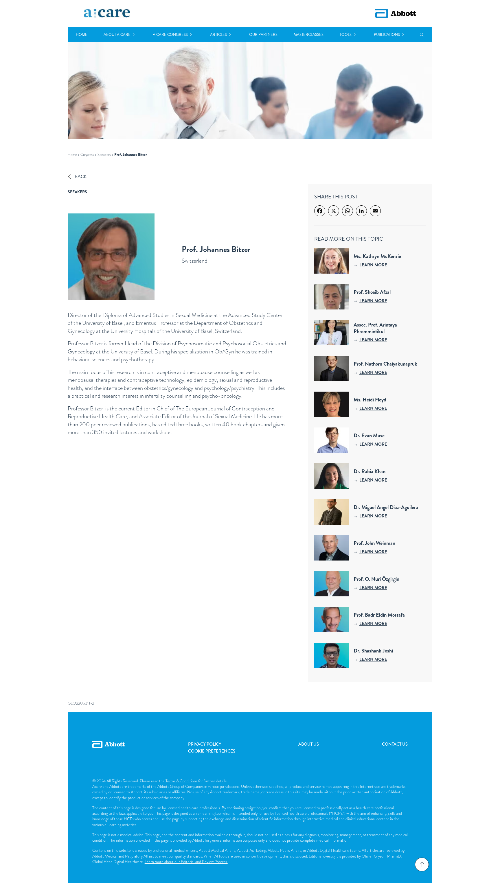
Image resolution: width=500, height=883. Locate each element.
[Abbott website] (395, 13)
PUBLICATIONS (387, 34)
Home (81, 34)
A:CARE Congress (170, 34)
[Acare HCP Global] (107, 13)
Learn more (373, 265)
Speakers (104, 154)
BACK (81, 176)
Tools (346, 34)
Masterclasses (308, 34)
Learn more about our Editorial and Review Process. (186, 861)
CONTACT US (395, 744)
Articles (218, 34)
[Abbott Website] (108, 751)
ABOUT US (308, 744)
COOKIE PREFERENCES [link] (211, 751)
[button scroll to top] (422, 864)
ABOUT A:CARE (117, 34)
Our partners (263, 34)
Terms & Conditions (181, 781)
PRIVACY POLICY (204, 744)
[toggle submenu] (133, 34)
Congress (87, 154)
